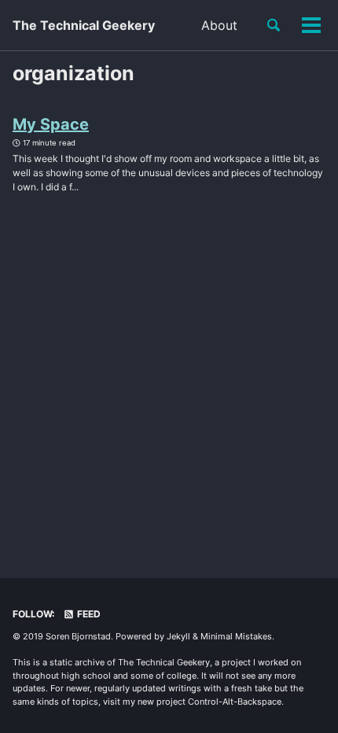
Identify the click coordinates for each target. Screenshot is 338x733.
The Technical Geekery (84, 25)
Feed (88, 614)
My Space (51, 124)
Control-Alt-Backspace (234, 701)
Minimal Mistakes (236, 636)
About (219, 25)
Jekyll (178, 636)
